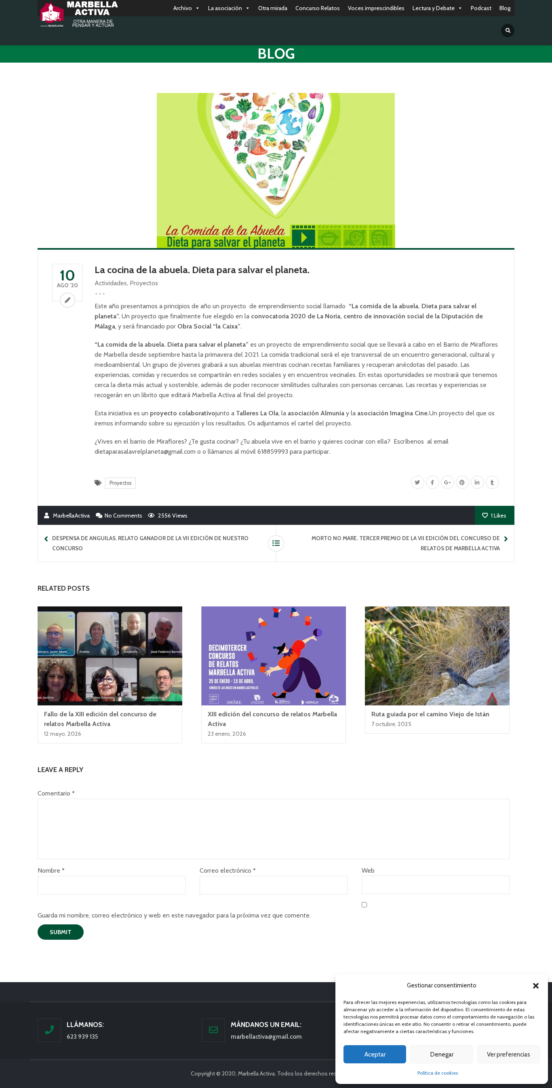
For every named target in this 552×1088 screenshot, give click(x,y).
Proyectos (144, 283)
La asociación (225, 8)
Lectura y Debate (434, 8)
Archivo (182, 8)
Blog (504, 8)
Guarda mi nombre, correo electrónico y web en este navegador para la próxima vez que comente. (174, 915)
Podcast (481, 8)
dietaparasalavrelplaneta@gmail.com (145, 451)
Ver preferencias (508, 1054)
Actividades (111, 283)
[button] (536, 986)
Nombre (51, 870)
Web (368, 870)
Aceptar (375, 1054)
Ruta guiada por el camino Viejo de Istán (430, 714)
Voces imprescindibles (376, 8)
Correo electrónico (227, 870)
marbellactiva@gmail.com (266, 1036)
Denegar (441, 1054)
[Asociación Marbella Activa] (78, 14)
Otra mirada (272, 8)
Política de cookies (437, 1073)
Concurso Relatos (317, 8)
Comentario (56, 793)
